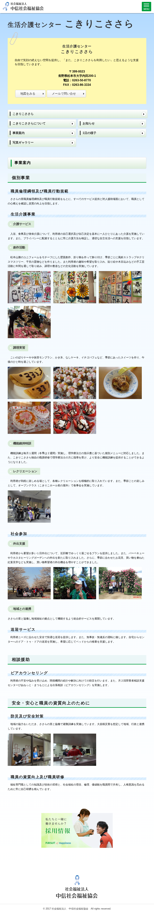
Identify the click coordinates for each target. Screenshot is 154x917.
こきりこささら (23, 113)
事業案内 (19, 133)
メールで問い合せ (64, 93)
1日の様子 (89, 133)
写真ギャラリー (23, 142)
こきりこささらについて (29, 123)
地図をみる (27, 93)
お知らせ (89, 123)
